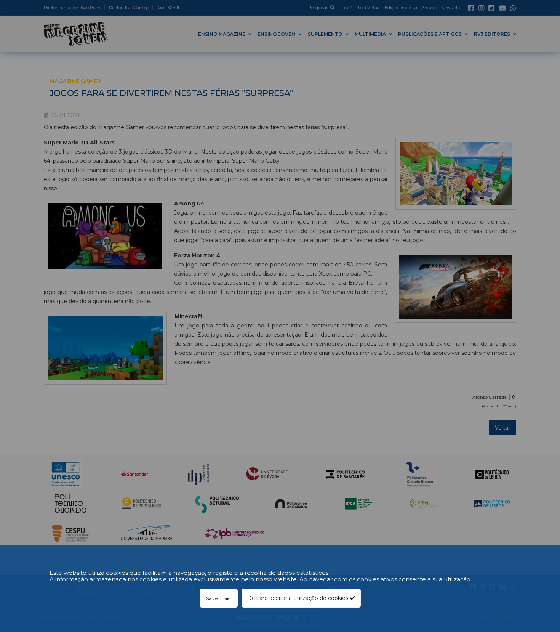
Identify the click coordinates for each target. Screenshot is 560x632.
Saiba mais (218, 598)
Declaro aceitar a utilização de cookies (298, 598)
